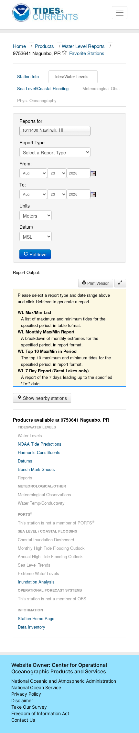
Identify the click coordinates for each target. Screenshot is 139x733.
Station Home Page (36, 618)
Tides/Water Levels (71, 76)
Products (44, 45)
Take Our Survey (29, 707)
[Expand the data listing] (120, 283)
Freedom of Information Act (40, 713)
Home (19, 45)
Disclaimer (22, 700)
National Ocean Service (36, 687)
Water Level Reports (83, 45)
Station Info (28, 76)
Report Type (32, 142)
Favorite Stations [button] (87, 53)
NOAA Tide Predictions (39, 444)
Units (24, 205)
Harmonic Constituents (39, 452)
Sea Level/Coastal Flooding (43, 88)
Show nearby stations (44, 398)
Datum (26, 226)
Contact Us (23, 720)
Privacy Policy (26, 694)
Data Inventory (31, 627)
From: (25, 163)
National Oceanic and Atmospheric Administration (63, 681)
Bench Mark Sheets (36, 469)
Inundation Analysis (36, 582)
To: (22, 184)
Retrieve (37, 254)
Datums (25, 461)
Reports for (30, 121)
